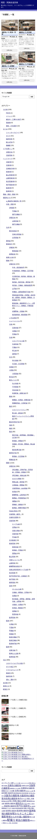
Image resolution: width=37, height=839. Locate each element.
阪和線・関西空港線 (19, 508)
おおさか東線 (16, 478)
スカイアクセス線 (18, 341)
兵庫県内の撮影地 (27, 788)
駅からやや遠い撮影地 (19, 817)
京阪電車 (9, 155)
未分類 (5, 683)
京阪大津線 (16, 530)
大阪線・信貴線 (17, 604)
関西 (7, 463)
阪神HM (8, 191)
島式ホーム (22, 799)
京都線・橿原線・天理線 (20, 592)
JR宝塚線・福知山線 (19, 475)
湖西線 (14, 501)
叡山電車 (12, 556)
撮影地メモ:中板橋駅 (26, 64)
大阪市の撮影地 (11, 795)
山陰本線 (15, 221)
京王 (10, 357)
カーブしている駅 (8, 783)
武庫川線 (12, 650)
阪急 (7, 621)
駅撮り (11, 819)
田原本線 (15, 614)
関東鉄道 (12, 459)
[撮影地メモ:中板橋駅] (27, 57)
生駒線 (14, 611)
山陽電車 (12, 563)
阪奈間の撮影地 (23, 811)
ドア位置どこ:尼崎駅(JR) (17, 717)
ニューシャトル (14, 321)
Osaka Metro (13, 511)
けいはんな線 (16, 589)
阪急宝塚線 (13, 640)
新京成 (11, 377)
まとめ (5, 129)
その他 (5, 109)
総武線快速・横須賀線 (19, 314)
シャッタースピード (13, 132)
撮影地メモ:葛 (14, 725)
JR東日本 (12, 264)
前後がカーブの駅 (8, 791)
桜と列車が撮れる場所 (17, 801)
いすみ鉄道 (13, 318)
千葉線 (14, 347)
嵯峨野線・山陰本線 (19, 495)
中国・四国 (10, 204)
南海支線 (15, 547)
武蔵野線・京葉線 (18, 311)
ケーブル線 (16, 524)
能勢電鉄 (12, 582)
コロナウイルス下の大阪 (14, 663)
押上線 (14, 350)
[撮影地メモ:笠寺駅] (27, 25)
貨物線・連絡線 (17, 504)
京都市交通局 (13, 517)
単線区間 (10, 793)
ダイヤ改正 (10, 667)
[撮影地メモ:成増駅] (9, 59)
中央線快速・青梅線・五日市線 (22, 271)
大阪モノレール (14, 560)
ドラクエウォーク (12, 670)
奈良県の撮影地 (10, 798)
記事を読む (9, 50)
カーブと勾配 (17, 783)
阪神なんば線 (13, 653)
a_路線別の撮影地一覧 (13, 201)
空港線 (14, 334)
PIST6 (8, 113)
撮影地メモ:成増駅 (8, 66)
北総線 (11, 367)
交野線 (14, 527)
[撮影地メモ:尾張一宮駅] (9, 25)
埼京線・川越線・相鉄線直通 (22, 285)
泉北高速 (12, 573)
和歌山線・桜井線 (18, 482)
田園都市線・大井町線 (19, 403)
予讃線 (14, 211)
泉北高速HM (10, 181)
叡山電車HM (10, 175)
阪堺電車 (12, 617)
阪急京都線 (13, 637)
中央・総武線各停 (18, 267)
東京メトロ (13, 380)
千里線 (11, 627)
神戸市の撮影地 (23, 806)
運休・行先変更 (11, 126)
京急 (10, 324)
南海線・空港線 (17, 550)
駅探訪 (5, 689)
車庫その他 (10, 257)
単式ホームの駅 (29, 791)
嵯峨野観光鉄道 (14, 566)
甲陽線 (11, 630)
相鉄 (10, 428)
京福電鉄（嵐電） (15, 514)
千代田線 (15, 387)
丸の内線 (15, 383)
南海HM (8, 172)
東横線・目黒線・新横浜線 (21, 400)
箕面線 (11, 634)
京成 (10, 337)
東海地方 (9, 244)
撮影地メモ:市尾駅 (15, 734)
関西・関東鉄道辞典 (9, 2)
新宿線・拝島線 (17, 441)
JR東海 (13, 36)
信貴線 (14, 596)
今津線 (11, 624)
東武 (23, 68)
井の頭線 (15, 360)
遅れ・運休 (10, 679)
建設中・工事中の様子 (13, 119)
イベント (9, 116)
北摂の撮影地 (20, 791)
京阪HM (8, 162)
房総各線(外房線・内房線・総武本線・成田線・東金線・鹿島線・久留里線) (23, 297)
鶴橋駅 (8, 145)
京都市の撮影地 (14, 785)
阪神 (7, 647)
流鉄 (10, 425)
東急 (10, 396)
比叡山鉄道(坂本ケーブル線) (18, 569)
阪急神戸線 (13, 643)
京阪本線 (15, 534)
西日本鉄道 (13, 231)
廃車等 (8, 673)
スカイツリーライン (19, 410)
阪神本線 (12, 657)
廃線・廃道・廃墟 (9, 194)
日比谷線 (15, 390)
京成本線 (15, 344)
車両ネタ (6, 686)
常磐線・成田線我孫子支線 (21, 292)
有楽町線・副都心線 (19, 393)
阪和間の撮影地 (11, 811)
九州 (7, 227)
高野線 (14, 553)
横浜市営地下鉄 (14, 422)
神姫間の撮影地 (10, 806)
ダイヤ (8, 136)
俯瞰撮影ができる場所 (15, 788)
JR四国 (11, 208)
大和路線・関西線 (18, 485)
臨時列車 (9, 139)
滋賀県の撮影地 (10, 803)
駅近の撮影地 (23, 820)
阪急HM (8, 188)
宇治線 (14, 537)
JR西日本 (9, 152)
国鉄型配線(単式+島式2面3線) (21, 793)
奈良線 (14, 491)
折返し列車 (30, 798)
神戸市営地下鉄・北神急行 (18, 576)
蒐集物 (8, 122)
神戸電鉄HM (10, 185)
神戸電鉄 (12, 579)
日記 (4, 660)
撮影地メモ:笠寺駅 (25, 32)
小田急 (11, 370)
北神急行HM (10, 168)
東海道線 (15, 251)
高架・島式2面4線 (13, 822)
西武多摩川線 (16, 450)
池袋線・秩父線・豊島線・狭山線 (23, 444)
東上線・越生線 (17, 413)
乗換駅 (5, 785)
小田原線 (15, 373)
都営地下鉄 (13, 453)
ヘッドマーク (7, 158)
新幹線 (8, 241)
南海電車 (12, 543)
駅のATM (9, 142)
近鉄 (10, 586)
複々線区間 (32, 806)
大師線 (14, 331)
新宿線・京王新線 (18, 456)
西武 (10, 431)
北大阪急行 (13, 540)
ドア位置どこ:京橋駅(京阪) (18, 700)
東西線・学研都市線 (19, 498)
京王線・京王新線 (18, 364)
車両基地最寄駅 (19, 808)
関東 (7, 260)
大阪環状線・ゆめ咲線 (19, 488)
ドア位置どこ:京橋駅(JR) (17, 708)
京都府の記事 (25, 785)
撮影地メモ (7, 197)
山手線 (14, 288)
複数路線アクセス (6, 808)
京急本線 (15, 328)
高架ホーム (6, 823)
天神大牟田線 (16, 234)
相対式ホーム (21, 803)
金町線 (14, 354)
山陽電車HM (10, 178)
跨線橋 (13, 808)
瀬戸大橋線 (16, 214)
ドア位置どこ (7, 149)
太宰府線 (15, 237)
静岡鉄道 (12, 254)
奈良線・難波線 (17, 608)
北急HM (8, 165)
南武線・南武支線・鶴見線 (21, 282)
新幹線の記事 (5, 801)
